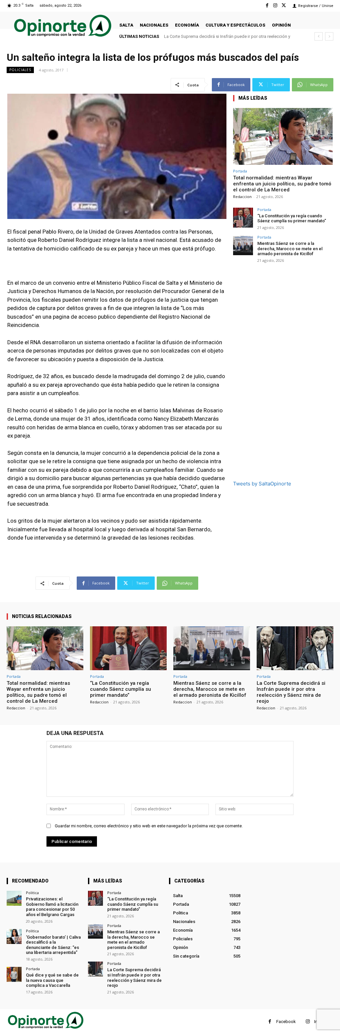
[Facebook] (267, 5)
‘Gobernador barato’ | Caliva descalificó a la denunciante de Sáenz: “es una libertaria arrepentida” (53, 945)
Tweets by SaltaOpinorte (262, 483)
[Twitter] (284, 5)
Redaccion (242, 196)
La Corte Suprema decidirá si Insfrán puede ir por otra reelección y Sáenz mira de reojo (291, 692)
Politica (32, 892)
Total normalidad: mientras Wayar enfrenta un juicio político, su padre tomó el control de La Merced (282, 184)
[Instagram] (275, 5)
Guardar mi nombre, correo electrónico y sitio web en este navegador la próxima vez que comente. (149, 825)
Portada (240, 171)
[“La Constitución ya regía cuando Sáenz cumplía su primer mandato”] (243, 218)
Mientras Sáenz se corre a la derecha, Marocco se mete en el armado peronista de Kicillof (289, 248)
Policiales (20, 69)
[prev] (318, 36)
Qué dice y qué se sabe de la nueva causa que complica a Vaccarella (52, 980)
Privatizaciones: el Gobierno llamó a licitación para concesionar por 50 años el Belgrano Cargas (52, 906)
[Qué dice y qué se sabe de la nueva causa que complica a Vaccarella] (14, 974)
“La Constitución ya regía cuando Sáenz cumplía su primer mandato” (291, 218)
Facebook (286, 1021)
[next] (329, 36)
